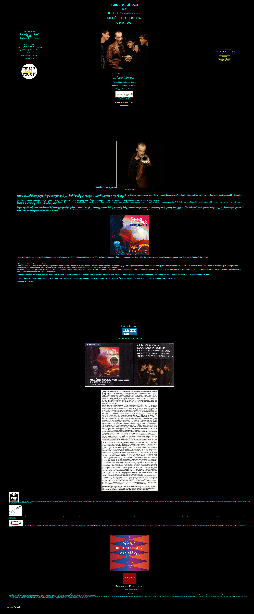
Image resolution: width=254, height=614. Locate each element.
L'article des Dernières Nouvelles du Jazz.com (224, 55)
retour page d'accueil (12, 607)
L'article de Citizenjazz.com (224, 49)
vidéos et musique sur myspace (124, 102)
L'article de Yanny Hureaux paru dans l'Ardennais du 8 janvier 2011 (224, 59)
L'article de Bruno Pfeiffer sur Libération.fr (225, 51)
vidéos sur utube (124, 105)
